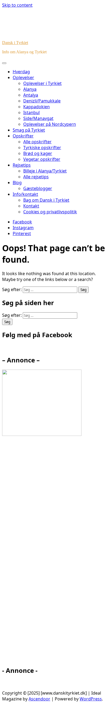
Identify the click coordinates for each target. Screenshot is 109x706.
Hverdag (21, 72)
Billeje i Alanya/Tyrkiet (45, 171)
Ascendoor (39, 699)
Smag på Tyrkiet (29, 130)
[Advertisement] (49, 553)
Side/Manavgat (38, 118)
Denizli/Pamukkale (42, 101)
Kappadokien (36, 107)
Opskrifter (23, 136)
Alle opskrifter (37, 142)
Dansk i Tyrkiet (15, 42)
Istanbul (31, 112)
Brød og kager (37, 153)
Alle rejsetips (36, 177)
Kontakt (31, 206)
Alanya (30, 89)
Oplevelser (23, 77)
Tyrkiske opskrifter (42, 147)
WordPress (91, 699)
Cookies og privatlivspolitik (50, 212)
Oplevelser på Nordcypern (49, 124)
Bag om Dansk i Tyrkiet (46, 200)
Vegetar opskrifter (41, 159)
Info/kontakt (25, 194)
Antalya (30, 95)
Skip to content (17, 5)
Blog (17, 182)
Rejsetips (22, 165)
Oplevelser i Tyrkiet (42, 83)
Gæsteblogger (37, 188)
